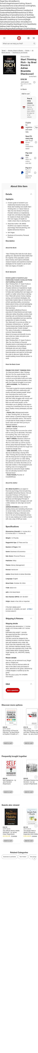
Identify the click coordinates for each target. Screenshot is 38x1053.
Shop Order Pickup (9, 26)
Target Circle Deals (24, 24)
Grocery (14, 8)
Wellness (18, 13)
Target (4, 50)
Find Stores (32, 29)
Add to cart (26, 94)
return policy (15, 674)
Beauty (13, 10)
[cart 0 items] (34, 38)
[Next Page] (36, 727)
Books (27, 50)
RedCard (15, 29)
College (8, 3)
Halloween (15, 3)
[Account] (28, 38)
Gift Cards (7, 19)
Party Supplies (27, 17)
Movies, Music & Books (13, 17)
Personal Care (21, 10)
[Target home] (19, 38)
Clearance (13, 22)
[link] (29, 76)
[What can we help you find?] (19, 43)
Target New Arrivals (7, 1)
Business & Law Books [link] (9, 856)
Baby (9, 10)
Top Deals (14, 24)
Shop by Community (18, 19)
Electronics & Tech (23, 15)
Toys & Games (11, 15)
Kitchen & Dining (26, 6)
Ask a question (12, 690)
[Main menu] (4, 38)
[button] (29, 76)
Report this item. (29, 609)
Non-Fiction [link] (23, 856)
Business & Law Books (20, 52)
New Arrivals (21, 22)
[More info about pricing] (34, 82)
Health (12, 13)
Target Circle (23, 29)
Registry (9, 29)
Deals (7, 22)
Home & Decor (14, 6)
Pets (8, 13)
